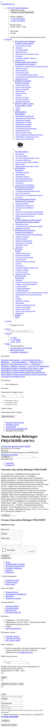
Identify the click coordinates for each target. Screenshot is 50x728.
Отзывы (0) (10, 465)
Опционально (6, 703)
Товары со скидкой (13, 598)
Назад (4, 677)
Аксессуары (42, 374)
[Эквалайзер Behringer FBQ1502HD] (15, 446)
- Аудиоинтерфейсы (18, 362)
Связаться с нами (12, 580)
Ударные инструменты (21, 374)
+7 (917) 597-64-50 (17, 19)
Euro (14, 338)
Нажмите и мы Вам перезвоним (22, 12)
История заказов (12, 608)
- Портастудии (32, 366)
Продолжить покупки (9, 684)
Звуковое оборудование (10, 360)
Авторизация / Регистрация (21, 348)
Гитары (34, 374)
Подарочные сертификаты (16, 594)
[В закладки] (34, 457)
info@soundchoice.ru (13, 628)
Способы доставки (13, 638)
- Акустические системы (30, 360)
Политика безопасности (15, 566)
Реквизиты (10, 572)
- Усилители (34, 364)
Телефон (4, 699)
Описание (10, 463)
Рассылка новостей (13, 612)
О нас (8, 562)
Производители (12, 592)
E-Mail (3, 694)
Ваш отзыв (5, 538)
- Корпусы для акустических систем (23, 363)
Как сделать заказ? (13, 640)
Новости (9, 570)
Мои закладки (11, 610)
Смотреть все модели (9, 455)
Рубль (15, 342)
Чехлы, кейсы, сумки (35, 368)
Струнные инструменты (10, 376)
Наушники (29, 370)
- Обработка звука (35, 362)
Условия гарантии (25, 652)
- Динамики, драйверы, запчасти (21, 365)
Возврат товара (12, 582)
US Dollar (16, 340)
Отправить (5, 556)
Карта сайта (10, 584)
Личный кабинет (12, 606)
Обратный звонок (8, 416)
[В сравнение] (36, 457)
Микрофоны (6, 370)
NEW (23, 376)
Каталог (9, 39)
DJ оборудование (18, 370)
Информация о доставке (15, 564)
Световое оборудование (21, 372)
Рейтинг (4, 534)
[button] (9, 321)
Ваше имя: (5, 529)
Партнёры (10, 596)
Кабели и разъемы (19, 368)
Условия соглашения (14, 568)
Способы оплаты (12, 636)
